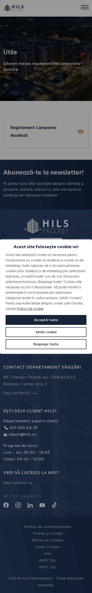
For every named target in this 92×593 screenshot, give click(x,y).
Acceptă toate (46, 320)
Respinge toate (46, 344)
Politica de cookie (30, 308)
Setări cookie (46, 332)
